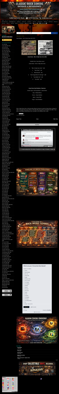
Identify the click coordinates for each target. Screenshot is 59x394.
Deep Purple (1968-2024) (6, 90)
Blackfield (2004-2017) (5, 64)
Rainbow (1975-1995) (5, 200)
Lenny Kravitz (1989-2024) (6, 147)
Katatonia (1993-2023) (5, 141)
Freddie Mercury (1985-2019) (6, 111)
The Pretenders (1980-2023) (6, 256)
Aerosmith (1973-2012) (5, 48)
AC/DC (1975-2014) (5, 47)
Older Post (55, 119)
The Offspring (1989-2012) (6, 253)
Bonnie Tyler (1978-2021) (6, 73)
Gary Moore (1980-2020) (6, 112)
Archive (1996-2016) (5, 57)
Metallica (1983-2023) (5, 160)
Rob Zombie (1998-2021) (5, 206)
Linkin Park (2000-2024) (5, 149)
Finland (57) (45, 21)
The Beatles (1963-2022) (6, 238)
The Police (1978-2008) (5, 255)
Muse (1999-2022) (5, 169)
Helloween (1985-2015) (5, 130)
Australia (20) (29, 21)
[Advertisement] (33, 28)
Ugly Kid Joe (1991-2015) (5, 278)
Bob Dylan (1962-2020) (5, 69)
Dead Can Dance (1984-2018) (6, 89)
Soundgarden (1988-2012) (6, 225)
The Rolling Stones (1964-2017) (6, 259)
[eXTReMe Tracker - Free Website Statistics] (41, 379)
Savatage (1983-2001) (5, 211)
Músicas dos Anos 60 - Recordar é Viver (23, 357)
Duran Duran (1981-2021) (6, 100)
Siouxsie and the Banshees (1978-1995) (8, 220)
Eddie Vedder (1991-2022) (6, 103)
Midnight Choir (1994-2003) (6, 163)
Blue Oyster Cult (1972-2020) (6, 67)
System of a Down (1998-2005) (7, 232)
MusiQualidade (19, 347)
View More (37, 124)
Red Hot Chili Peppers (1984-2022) (7, 204)
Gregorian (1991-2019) (5, 122)
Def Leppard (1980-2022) (6, 92)
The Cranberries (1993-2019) (6, 243)
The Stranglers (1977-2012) (6, 261)
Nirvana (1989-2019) (5, 176)
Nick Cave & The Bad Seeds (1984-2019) (8, 172)
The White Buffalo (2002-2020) (7, 265)
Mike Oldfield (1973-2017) (6, 165)
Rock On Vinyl (19, 350)
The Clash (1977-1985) (5, 242)
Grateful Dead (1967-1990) (6, 119)
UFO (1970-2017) (4, 277)
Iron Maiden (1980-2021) (6, 131)
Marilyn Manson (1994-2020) (6, 157)
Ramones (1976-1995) (5, 203)
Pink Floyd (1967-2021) (5, 188)
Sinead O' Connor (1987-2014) (6, 219)
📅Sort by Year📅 (35, 23)
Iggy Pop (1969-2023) (5, 125)
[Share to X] (21, 113)
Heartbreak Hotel (20, 352)
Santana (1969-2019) (5, 210)
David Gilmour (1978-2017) (6, 87)
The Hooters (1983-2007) (6, 249)
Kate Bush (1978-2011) (5, 143)
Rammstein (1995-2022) (5, 201)
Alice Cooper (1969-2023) (6, 50)
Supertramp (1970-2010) (5, 229)
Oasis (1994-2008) (5, 179)
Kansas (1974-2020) (5, 140)
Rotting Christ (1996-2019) (6, 207)
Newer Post (18, 119)
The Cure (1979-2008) (5, 245)
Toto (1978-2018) (4, 269)
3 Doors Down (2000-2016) (6, 45)
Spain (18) (8, 23)
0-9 (5, 20)
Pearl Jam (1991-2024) (5, 185)
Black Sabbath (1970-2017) (6, 63)
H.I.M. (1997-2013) (4, 127)
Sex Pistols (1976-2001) (5, 213)
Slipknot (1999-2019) (5, 223)
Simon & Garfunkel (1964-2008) (7, 217)
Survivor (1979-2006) (5, 230)
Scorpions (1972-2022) (5, 214)
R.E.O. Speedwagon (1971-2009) (6, 195)
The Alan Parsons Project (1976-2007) (7, 233)
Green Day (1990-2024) (5, 121)
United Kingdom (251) (12, 21)
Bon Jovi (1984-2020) (5, 72)
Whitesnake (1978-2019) (5, 281)
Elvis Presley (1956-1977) (5, 105)
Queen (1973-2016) (5, 192)
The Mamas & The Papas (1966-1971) (7, 250)
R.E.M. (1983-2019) (5, 194)
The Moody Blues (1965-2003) (6, 252)
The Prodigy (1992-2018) (5, 258)
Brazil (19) (12, 23)
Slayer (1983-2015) (5, 222)
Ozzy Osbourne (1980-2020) (6, 181)
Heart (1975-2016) (5, 128)
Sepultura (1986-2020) (5, 216)
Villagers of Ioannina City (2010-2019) (8, 280)
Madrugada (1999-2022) (5, 153)
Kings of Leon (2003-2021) (6, 144)
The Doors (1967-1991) (5, 246)
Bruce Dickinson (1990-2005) (6, 76)
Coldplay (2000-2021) (5, 79)
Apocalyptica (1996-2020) (6, 56)
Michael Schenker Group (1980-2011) (7, 162)
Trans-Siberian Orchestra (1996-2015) (8, 271)
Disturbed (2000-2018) (5, 96)
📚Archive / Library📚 (28, 23)
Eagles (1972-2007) (5, 102)
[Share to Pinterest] (22, 113)
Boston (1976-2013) (5, 75)
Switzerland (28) (39, 21)
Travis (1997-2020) (5, 272)
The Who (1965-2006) (5, 268)
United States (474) (5, 21)
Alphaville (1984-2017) (5, 53)
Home (3, 20)
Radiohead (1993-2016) (5, 197)
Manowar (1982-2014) (5, 156)
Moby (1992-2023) (5, 166)
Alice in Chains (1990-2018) (6, 51)
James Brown (22, 115)
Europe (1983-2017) (5, 106)
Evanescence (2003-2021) (6, 108)
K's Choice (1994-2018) (5, 138)
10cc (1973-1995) (4, 44)
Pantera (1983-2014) (5, 182)
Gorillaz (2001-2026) (5, 118)
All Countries (21, 23)
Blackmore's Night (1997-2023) (6, 66)
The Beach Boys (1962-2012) (6, 236)
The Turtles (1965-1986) (5, 262)
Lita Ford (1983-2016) (5, 150)
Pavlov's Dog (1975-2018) (6, 184)
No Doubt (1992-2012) (5, 178)
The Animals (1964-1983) (5, 235)
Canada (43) (18, 21)
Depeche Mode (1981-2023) (6, 93)
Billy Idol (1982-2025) (5, 61)
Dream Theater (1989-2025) (6, 99)
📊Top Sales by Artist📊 (43, 23)
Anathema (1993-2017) (5, 54)
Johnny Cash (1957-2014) (6, 137)
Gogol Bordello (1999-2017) (6, 115)
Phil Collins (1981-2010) (5, 187)
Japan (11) (16, 23)
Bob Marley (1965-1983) (5, 70)
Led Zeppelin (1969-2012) (6, 146)
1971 (19, 115)
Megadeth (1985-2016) (5, 159)
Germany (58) (24, 21)
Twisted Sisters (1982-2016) (6, 274)
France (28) (3, 23)
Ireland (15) (34, 21)
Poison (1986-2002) (5, 191)
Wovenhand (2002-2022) (5, 284)
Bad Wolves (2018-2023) (5, 60)
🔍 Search (54, 33)
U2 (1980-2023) (4, 275)
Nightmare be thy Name (21, 355)
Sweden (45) (50, 21)
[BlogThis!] (20, 113)
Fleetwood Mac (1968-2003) (6, 109)
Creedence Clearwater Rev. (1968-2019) (8, 82)
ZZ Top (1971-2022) (5, 287)
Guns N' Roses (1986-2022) (6, 124)
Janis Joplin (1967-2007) (5, 134)
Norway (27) (55, 21)
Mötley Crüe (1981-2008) (6, 168)
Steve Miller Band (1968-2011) (6, 226)
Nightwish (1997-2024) (5, 175)
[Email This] (19, 113)
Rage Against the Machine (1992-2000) (8, 198)
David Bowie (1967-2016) (5, 86)
